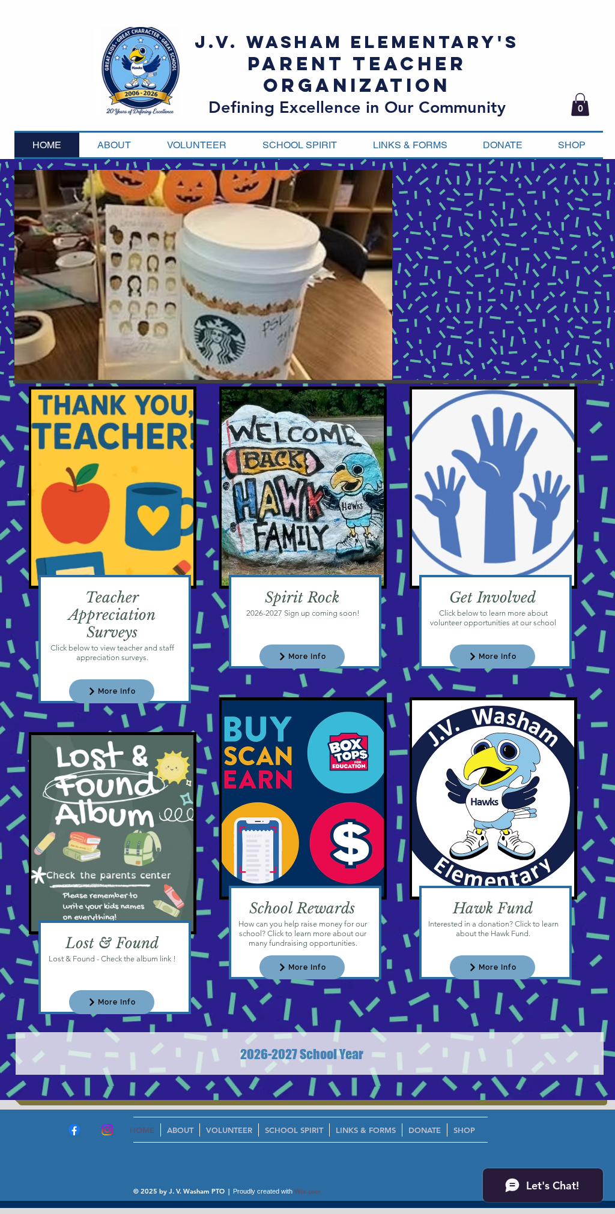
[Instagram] (107, 1129)
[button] (580, 104)
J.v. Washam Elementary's (357, 42)
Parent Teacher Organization (357, 74)
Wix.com (307, 1191)
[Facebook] (74, 1129)
